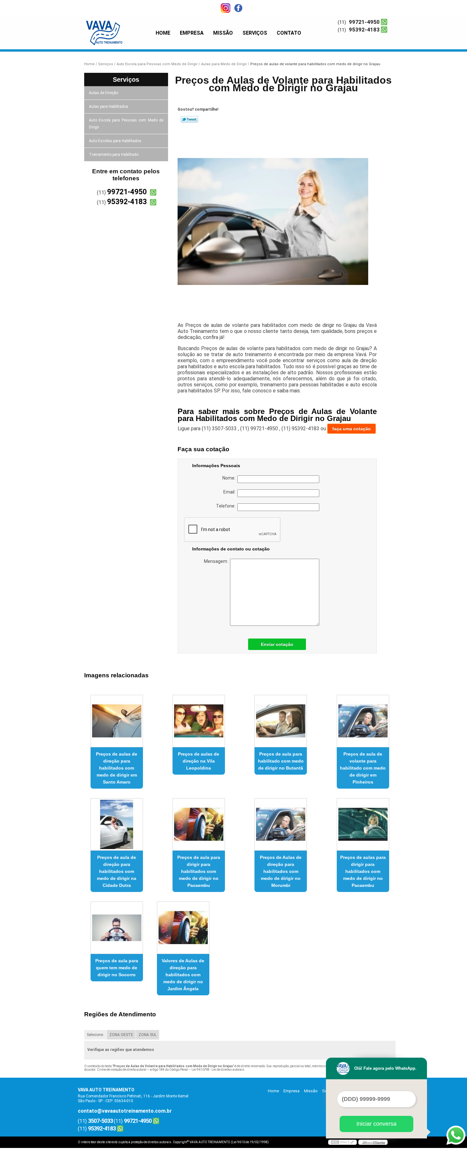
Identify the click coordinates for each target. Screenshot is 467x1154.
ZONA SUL (148, 1035)
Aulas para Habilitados (108, 106)
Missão (223, 33)
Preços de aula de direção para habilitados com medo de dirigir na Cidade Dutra (116, 871)
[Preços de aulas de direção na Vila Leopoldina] (199, 721)
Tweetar (189, 119)
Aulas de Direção (103, 93)
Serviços (254, 33)
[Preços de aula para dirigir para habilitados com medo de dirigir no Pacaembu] (199, 824)
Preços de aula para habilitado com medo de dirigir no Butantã (281, 760)
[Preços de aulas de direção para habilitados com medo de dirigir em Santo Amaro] (117, 721)
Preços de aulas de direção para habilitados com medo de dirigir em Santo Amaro (116, 767)
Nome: (229, 477)
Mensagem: (217, 561)
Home (163, 33)
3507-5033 (100, 1120)
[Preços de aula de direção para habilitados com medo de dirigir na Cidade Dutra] (117, 824)
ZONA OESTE (121, 1035)
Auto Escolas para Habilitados (115, 141)
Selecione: (95, 1035)
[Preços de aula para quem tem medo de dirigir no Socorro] (117, 928)
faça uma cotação (351, 428)
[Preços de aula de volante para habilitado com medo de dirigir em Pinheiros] (363, 721)
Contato (289, 33)
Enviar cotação (277, 644)
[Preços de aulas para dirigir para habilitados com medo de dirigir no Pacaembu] (363, 824)
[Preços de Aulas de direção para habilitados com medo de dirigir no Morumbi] (280, 824)
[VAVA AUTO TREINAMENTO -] (114, 28)
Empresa (192, 33)
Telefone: (226, 505)
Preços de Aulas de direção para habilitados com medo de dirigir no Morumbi (280, 871)
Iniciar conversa (376, 1124)
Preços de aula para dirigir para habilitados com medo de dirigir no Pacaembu (198, 871)
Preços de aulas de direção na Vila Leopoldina (198, 760)
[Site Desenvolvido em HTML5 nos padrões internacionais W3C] (342, 1142)
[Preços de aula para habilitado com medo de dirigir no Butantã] (280, 721)
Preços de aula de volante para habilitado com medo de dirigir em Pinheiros (363, 767)
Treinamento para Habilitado (114, 154)
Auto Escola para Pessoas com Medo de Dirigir (126, 123)
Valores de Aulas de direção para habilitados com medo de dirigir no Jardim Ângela (183, 974)
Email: (230, 491)
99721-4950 (364, 22)
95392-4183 (364, 29)
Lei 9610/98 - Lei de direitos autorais (218, 1069)
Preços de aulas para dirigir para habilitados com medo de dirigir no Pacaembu (363, 871)
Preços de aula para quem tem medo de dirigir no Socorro (116, 967)
